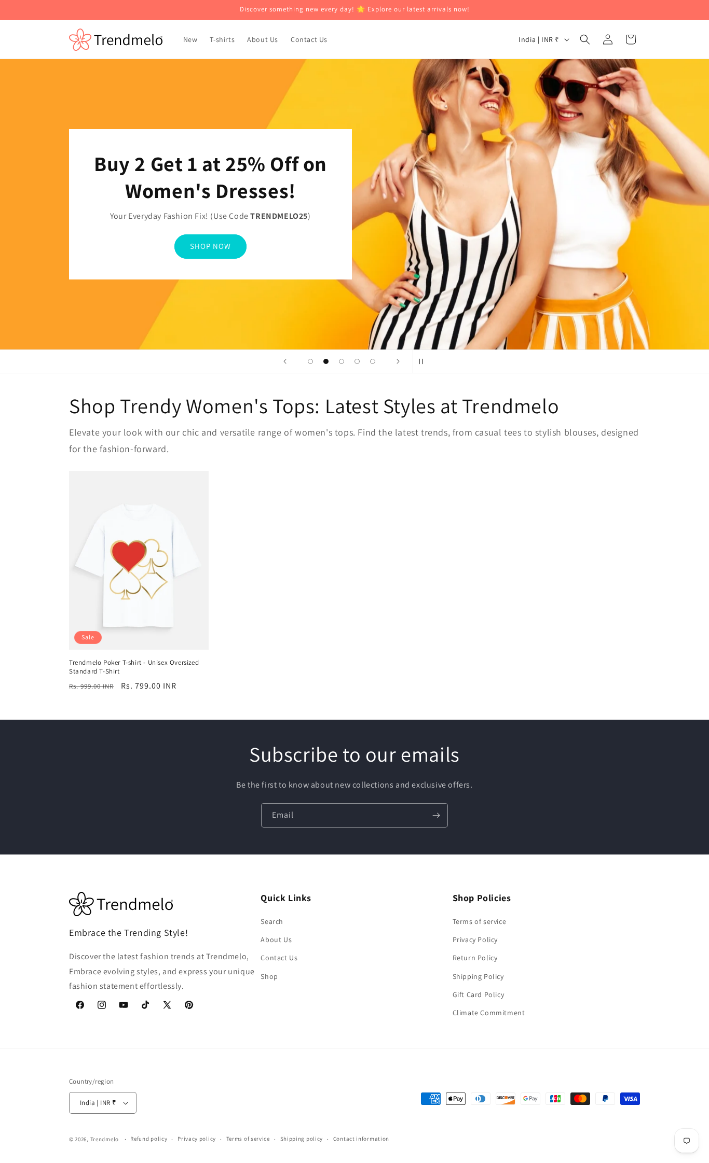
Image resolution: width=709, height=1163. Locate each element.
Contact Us (279, 957)
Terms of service (480, 921)
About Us (276, 939)
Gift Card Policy (479, 994)
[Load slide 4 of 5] (357, 361)
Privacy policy (197, 1138)
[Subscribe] (436, 815)
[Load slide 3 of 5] (341, 361)
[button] (585, 39)
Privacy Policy (475, 939)
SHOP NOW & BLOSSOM (210, 246)
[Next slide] (398, 361)
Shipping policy (301, 1138)
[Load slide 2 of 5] (326, 361)
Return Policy (475, 957)
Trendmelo (104, 1139)
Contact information (361, 1138)
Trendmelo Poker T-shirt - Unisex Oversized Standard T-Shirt (134, 667)
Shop (269, 976)
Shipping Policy (478, 976)
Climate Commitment (489, 1012)
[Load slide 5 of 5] (372, 361)
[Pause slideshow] (424, 361)
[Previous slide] (285, 361)
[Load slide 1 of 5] (310, 361)
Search (272, 921)
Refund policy (148, 1138)
